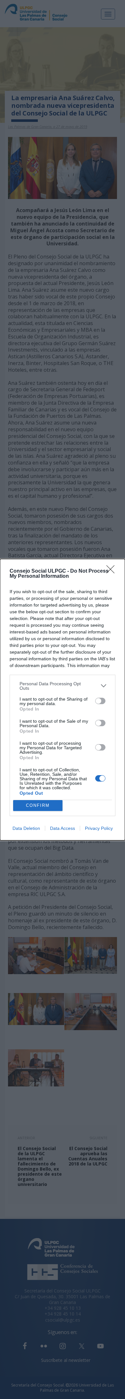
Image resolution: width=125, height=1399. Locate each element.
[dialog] (62, 699)
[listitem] (62, 685)
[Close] (112, 571)
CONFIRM (38, 805)
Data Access (62, 828)
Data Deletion (26, 828)
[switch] (100, 701)
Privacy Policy (99, 828)
